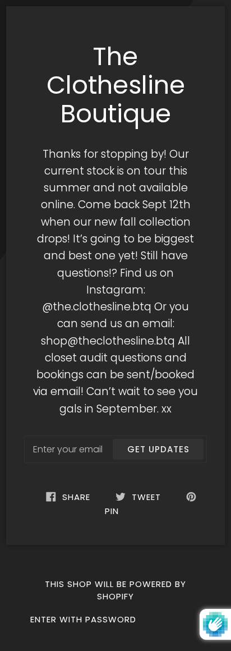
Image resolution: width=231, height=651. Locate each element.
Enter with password (83, 619)
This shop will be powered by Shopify (115, 590)
